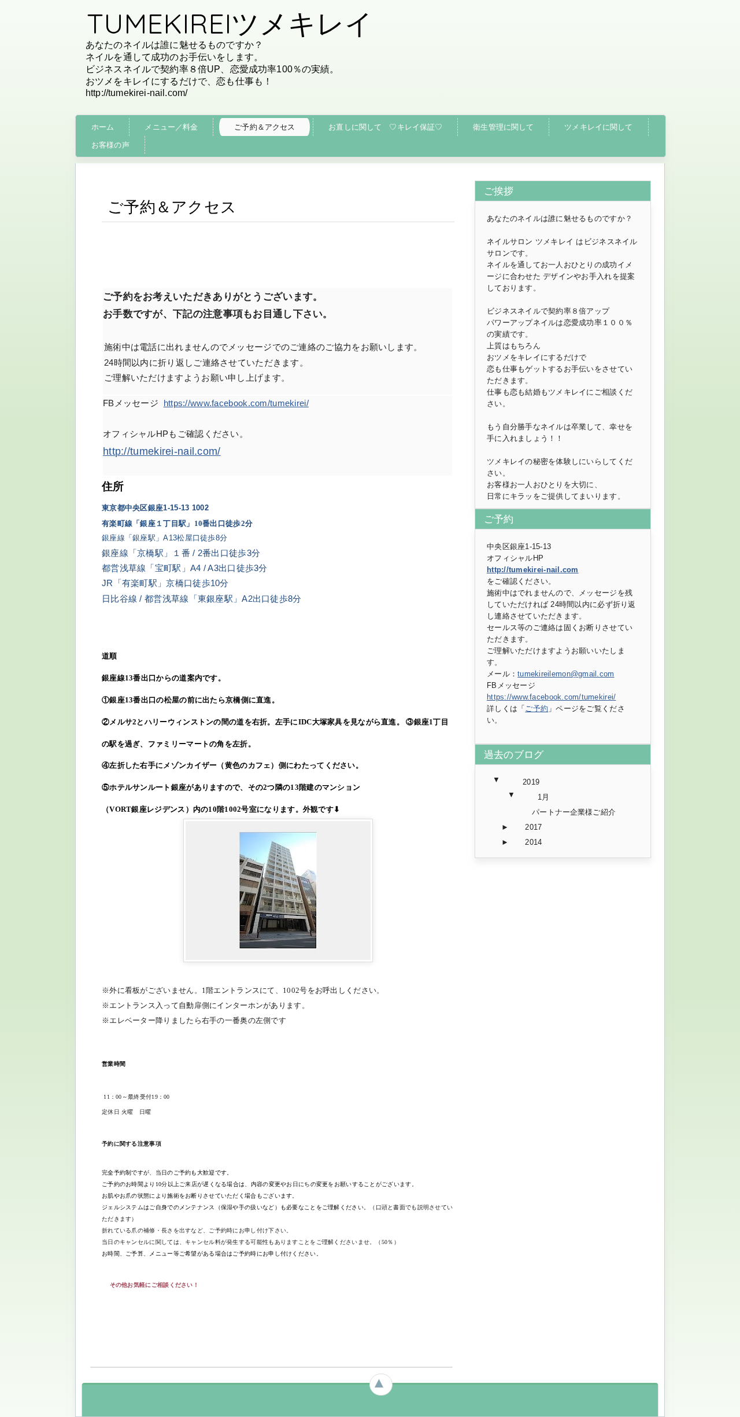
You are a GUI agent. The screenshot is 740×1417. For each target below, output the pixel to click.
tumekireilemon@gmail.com (565, 673)
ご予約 (536, 708)
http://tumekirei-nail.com (533, 569)
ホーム (102, 127)
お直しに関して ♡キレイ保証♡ (385, 127)
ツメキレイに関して (598, 127)
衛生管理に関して (503, 127)
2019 (531, 782)
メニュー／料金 (171, 127)
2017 (533, 827)
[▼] (508, 782)
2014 (533, 842)
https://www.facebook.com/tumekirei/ (236, 403)
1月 (543, 797)
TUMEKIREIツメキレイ (230, 23)
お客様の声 (110, 145)
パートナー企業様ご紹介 (573, 812)
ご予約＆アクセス (264, 127)
